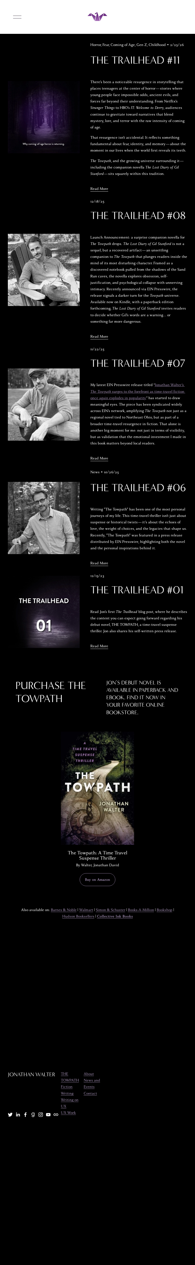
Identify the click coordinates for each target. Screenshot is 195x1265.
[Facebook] (25, 1114)
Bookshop (164, 910)
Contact (90, 1093)
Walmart (86, 910)
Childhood (157, 44)
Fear (105, 44)
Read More (99, 188)
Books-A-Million (141, 910)
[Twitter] (10, 1114)
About (89, 1073)
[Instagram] (40, 1114)
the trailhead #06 (138, 487)
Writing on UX (69, 1103)
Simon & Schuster (110, 910)
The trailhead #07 (137, 363)
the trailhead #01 (137, 590)
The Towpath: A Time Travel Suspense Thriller (97, 855)
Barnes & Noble (64, 910)
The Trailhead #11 (135, 60)
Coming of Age (123, 44)
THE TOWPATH (70, 1077)
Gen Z (141, 44)
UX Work (68, 1112)
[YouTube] (48, 1114)
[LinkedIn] (17, 1114)
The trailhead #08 (138, 215)
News (95, 472)
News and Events (92, 1083)
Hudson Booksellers (78, 916)
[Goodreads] (33, 1114)
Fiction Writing (67, 1090)
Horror (95, 44)
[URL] (56, 1114)
